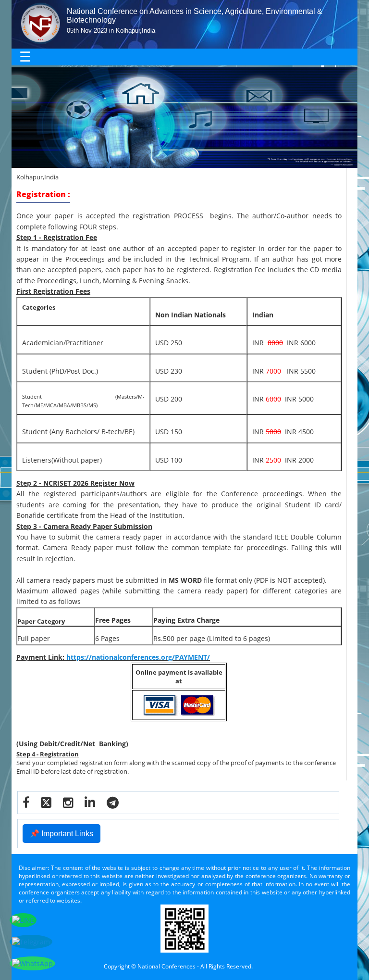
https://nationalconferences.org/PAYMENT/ (138, 657)
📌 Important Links (61, 833)
